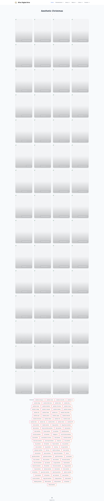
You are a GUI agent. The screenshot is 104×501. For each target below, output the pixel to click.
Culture (79, 2)
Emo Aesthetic (67, 440)
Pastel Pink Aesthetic (36, 465)
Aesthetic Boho (58, 403)
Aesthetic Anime (50, 399)
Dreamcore (59, 440)
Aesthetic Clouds (67, 406)
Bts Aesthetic (56, 431)
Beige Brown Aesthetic (66, 425)
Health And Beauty (56, 450)
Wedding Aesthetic (38, 481)
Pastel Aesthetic (67, 462)
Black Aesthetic (36, 428)
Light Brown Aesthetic (47, 456)
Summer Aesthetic (36, 478)
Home (52, 2)
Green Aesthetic (38, 447)
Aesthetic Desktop (57, 409)
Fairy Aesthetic (38, 443)
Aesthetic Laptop (56, 415)
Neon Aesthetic (56, 459)
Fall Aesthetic (46, 443)
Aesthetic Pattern (48, 418)
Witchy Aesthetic (57, 481)
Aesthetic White (51, 421)
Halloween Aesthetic (38, 450)
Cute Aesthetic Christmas (46, 437)
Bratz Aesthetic (37, 431)
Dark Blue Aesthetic (67, 437)
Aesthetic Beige (37, 403)
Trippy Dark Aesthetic (47, 478)
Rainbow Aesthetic (47, 469)
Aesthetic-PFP (70, 421)
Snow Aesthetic (38, 475)
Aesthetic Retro (34, 421)
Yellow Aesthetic (52, 484)
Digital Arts (52, 500)
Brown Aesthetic (47, 431)
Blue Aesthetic (59, 428)
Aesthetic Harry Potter (65, 412)
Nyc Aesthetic (47, 462)
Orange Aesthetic (56, 462)
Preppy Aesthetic (67, 465)
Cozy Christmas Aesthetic (66, 434)
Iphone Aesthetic (47, 453)
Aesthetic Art (70, 399)
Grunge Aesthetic (64, 447)
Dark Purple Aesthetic (49, 440)
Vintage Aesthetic (58, 478)
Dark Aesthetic (57, 437)
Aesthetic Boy (67, 403)
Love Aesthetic (69, 456)
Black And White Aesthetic (47, 428)
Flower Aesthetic (55, 443)
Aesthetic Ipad (36, 415)
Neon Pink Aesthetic (38, 462)
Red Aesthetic (57, 469)
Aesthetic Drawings (68, 409)
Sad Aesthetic (35, 472)
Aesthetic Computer (46, 409)
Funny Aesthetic (65, 443)
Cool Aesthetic (47, 434)
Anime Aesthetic (36, 425)
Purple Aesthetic (37, 469)
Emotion (86, 2)
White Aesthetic (48, 481)
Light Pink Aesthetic (59, 456)
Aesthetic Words (61, 421)
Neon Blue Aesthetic (66, 459)
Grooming (56, 447)
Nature (73, 2)
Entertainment (58, 2)
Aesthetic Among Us (39, 399)
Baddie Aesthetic (45, 425)
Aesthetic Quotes (66, 418)
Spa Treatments (56, 475)
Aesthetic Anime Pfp (60, 399)
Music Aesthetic (36, 459)
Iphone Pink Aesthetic (58, 453)
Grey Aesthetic (48, 447)
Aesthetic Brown (36, 406)
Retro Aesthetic (66, 469)
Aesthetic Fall (36, 412)
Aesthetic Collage (35, 409)
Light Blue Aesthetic (36, 456)
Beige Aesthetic (55, 425)
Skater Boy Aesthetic (57, 472)
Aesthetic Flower (45, 412)
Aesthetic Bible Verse (47, 403)
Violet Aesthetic (68, 478)
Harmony (47, 450)
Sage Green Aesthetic (45, 472)
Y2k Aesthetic (66, 481)
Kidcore (67, 453)
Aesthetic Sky (42, 421)
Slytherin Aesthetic (67, 472)
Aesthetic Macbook (66, 415)
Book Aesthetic (68, 428)
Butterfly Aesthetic (65, 431)
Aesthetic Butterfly (46, 406)
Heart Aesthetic (66, 450)
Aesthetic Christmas (57, 406)
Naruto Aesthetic (46, 459)
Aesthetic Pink (57, 418)
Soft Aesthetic (47, 475)
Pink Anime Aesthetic (57, 465)
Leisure (67, 2)
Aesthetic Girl (55, 412)
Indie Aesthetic (38, 453)
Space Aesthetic (65, 475)
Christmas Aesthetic (37, 434)
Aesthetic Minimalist (37, 418)
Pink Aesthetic (47, 465)
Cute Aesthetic (35, 437)
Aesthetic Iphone (46, 415)
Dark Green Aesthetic (37, 440)
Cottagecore (55, 434)
